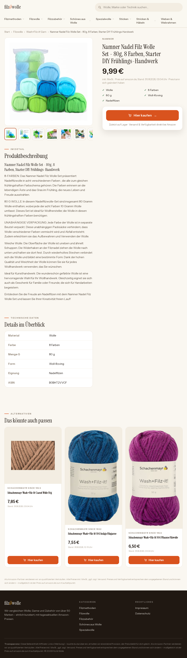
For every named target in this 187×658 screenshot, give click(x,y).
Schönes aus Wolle (77, 20)
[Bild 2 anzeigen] (24, 134)
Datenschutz (142, 613)
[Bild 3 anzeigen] (38, 134)
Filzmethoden (12, 19)
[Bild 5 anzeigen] (66, 134)
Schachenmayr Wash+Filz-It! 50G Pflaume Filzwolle (153, 537)
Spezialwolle (103, 19)
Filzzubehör (55, 19)
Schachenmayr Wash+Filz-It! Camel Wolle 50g (29, 493)
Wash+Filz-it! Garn (36, 32)
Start (7, 32)
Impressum (141, 608)
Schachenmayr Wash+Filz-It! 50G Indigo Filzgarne (92, 533)
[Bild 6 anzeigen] (80, 134)
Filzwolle (34, 19)
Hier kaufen (145, 115)
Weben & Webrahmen (168, 20)
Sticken (123, 19)
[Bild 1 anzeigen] (10, 134)
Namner (108, 38)
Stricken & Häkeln (142, 20)
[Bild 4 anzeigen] (52, 134)
